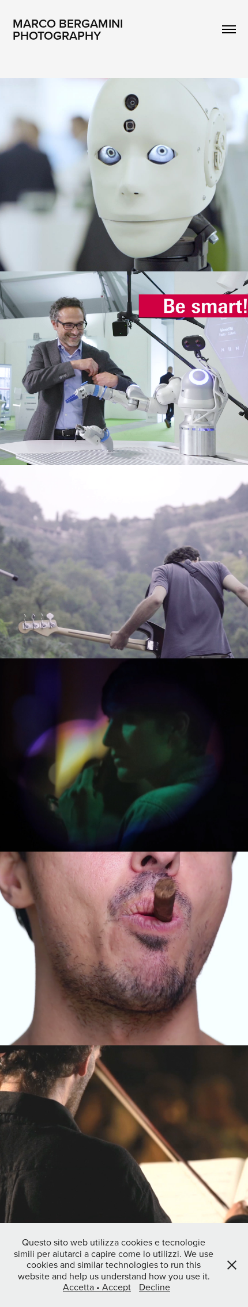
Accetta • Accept (97, 1287)
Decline (154, 1287)
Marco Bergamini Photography (69, 29)
